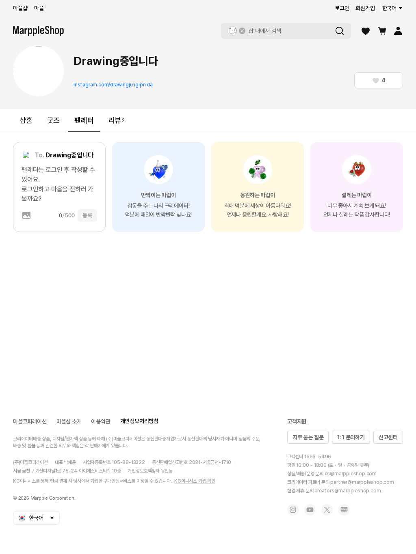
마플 (39, 8)
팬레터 (83, 120)
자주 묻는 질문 (307, 437)
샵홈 (26, 120)
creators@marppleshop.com (347, 491)
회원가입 (365, 8)
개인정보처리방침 (139, 421)
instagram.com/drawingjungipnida (113, 85)
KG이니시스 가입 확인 (194, 481)
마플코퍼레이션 (30, 421)
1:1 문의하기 (350, 437)
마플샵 (20, 8)
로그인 (342, 8)
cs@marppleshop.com (351, 474)
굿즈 (53, 120)
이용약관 (100, 421)
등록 (87, 215)
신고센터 (388, 437)
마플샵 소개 (69, 421)
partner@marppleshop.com (362, 482)
